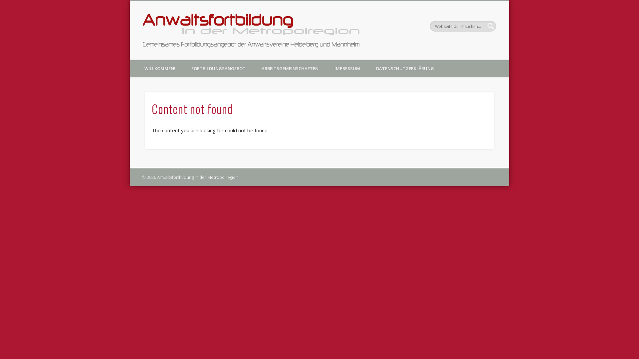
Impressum (347, 68)
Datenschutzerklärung (405, 68)
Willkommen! (159, 68)
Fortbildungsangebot (218, 68)
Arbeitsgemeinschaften (290, 68)
